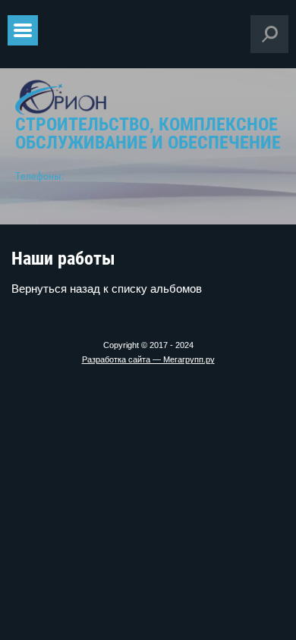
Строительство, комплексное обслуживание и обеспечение (148, 133)
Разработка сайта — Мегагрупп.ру (148, 359)
